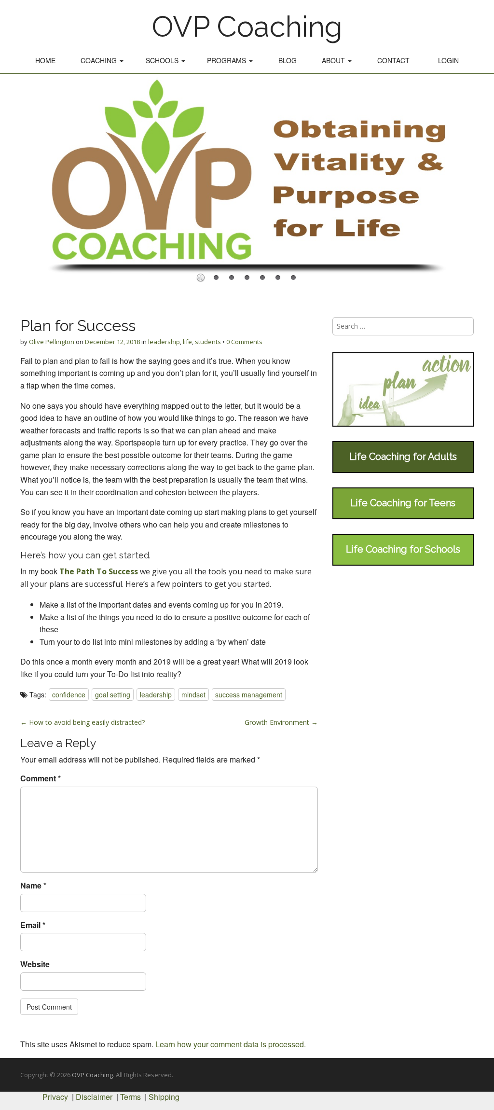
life (187, 341)
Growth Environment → (281, 722)
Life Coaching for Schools (403, 549)
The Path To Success (98, 571)
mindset (193, 694)
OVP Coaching (247, 26)
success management (248, 694)
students (208, 341)
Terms (130, 1096)
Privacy (55, 1096)
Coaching (100, 60)
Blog (287, 60)
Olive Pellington (51, 341)
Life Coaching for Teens (402, 503)
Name (33, 885)
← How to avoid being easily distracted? (82, 722)
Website (35, 964)
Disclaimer (94, 1096)
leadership (164, 341)
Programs (227, 60)
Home (45, 60)
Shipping (164, 1096)
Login (448, 60)
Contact (393, 60)
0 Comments (244, 341)
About (334, 60)
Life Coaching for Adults (403, 456)
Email (32, 925)
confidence (68, 694)
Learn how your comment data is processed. (230, 1044)
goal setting (112, 694)
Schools (163, 60)
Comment (40, 778)
